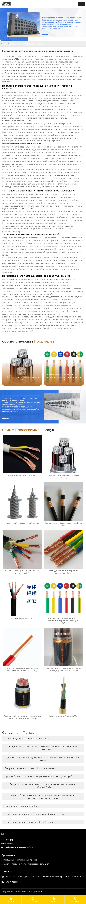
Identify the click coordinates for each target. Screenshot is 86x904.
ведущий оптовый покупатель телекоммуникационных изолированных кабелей (43, 796)
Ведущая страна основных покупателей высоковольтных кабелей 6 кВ (43, 786)
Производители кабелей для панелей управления (34, 814)
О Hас (53, 899)
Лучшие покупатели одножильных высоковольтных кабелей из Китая (43, 759)
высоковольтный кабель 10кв (22, 806)
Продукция (32, 899)
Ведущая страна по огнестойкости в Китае (30, 768)
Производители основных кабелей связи (29, 822)
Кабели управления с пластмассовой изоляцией (26, 864)
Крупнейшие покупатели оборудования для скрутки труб (38, 776)
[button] (79, 365)
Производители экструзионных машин (28, 738)
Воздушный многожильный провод (20, 860)
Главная (4, 44)
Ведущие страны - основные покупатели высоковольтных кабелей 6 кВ (43, 748)
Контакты (75, 899)
